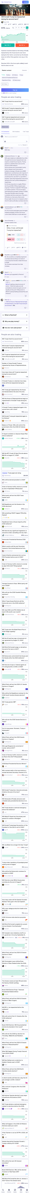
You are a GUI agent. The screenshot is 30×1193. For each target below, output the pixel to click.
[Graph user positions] (13, 27)
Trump (3, 75)
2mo (12, 148)
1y (14, 220)
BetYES (7, 45)
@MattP (8, 284)
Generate (24, 70)
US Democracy (16, 80)
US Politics (15, 75)
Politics (8, 75)
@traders (7, 274)
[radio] (16, 28)
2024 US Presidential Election (9, 77)
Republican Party (6, 80)
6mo (16, 156)
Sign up (25, 2)
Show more (5, 127)
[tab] (5, 132)
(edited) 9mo (8, 208)
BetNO (21, 45)
